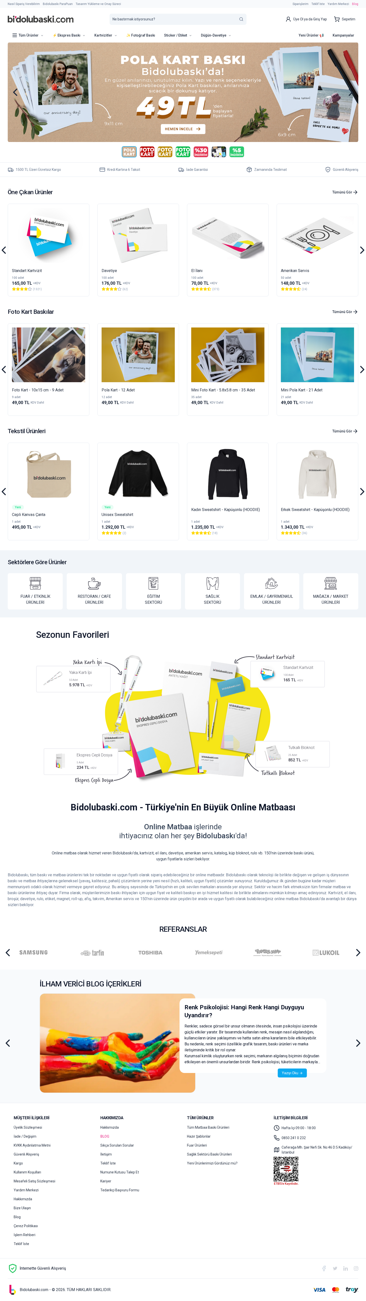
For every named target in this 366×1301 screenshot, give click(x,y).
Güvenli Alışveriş (26, 1154)
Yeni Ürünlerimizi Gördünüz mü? (212, 1163)
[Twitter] (335, 1268)
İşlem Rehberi (24, 1235)
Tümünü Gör (342, 192)
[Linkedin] (345, 1268)
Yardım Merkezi (338, 4)
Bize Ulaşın (22, 1208)
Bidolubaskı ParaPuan (58, 4)
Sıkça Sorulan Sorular (117, 1145)
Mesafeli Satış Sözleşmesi (34, 1181)
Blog (355, 4)
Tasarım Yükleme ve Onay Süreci (98, 4)
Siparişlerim (300, 4)
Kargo (18, 1163)
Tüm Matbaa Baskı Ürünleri (208, 1127)
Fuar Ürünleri (197, 1145)
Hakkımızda (23, 1199)
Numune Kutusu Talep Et (119, 1172)
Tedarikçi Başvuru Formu (119, 1190)
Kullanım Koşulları (27, 1172)
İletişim (106, 1154)
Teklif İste (318, 4)
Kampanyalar (343, 35)
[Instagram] (356, 1268)
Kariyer (105, 1181)
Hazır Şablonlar (199, 1136)
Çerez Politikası (26, 1226)
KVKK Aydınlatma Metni (32, 1145)
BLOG (104, 1136)
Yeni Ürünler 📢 (311, 35)
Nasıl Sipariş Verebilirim (24, 4)
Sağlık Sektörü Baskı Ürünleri (209, 1154)
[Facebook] (324, 1268)
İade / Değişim (25, 1136)
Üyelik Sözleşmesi (28, 1127)
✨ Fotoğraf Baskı (140, 35)
